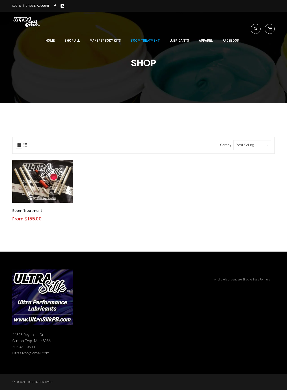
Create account (37, 5)
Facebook (231, 40)
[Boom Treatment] (43, 198)
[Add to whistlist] (32, 198)
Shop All (72, 40)
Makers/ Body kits (105, 40)
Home (50, 40)
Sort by (225, 145)
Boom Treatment (145, 40)
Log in (16, 5)
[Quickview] (53, 198)
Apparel (206, 40)
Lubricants (179, 40)
